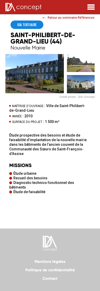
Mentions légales (50, 261)
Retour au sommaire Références (71, 17)
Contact (50, 278)
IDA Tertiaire (27, 24)
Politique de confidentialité (50, 270)
